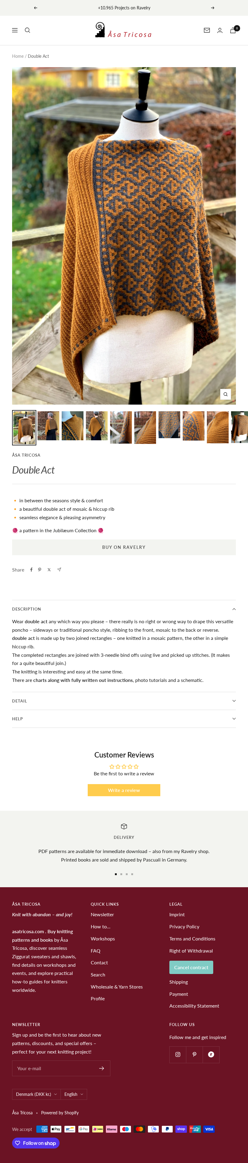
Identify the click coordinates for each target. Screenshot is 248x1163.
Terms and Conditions (192, 938)
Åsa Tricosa (26, 455)
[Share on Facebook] (31, 570)
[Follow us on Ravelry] (211, 1054)
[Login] (220, 30)
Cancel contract (191, 967)
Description (26, 609)
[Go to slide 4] (132, 874)
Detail (19, 701)
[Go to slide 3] (127, 874)
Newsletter (102, 914)
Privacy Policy (184, 926)
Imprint (177, 914)
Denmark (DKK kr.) (33, 1094)
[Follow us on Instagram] (177, 1054)
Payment (178, 994)
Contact (99, 962)
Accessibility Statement (194, 1005)
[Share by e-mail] (59, 570)
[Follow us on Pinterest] (194, 1054)
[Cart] (233, 30)
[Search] (27, 30)
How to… (100, 926)
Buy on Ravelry (124, 547)
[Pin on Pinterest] (39, 570)
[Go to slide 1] (116, 874)
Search (98, 974)
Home (18, 56)
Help (17, 718)
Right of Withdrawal (191, 950)
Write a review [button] (124, 790)
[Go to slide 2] (121, 874)
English (70, 1094)
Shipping (178, 982)
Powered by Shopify (60, 1112)
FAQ (95, 950)
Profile (98, 998)
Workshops (103, 938)
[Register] (101, 1068)
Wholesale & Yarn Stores (117, 986)
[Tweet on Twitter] (49, 570)
